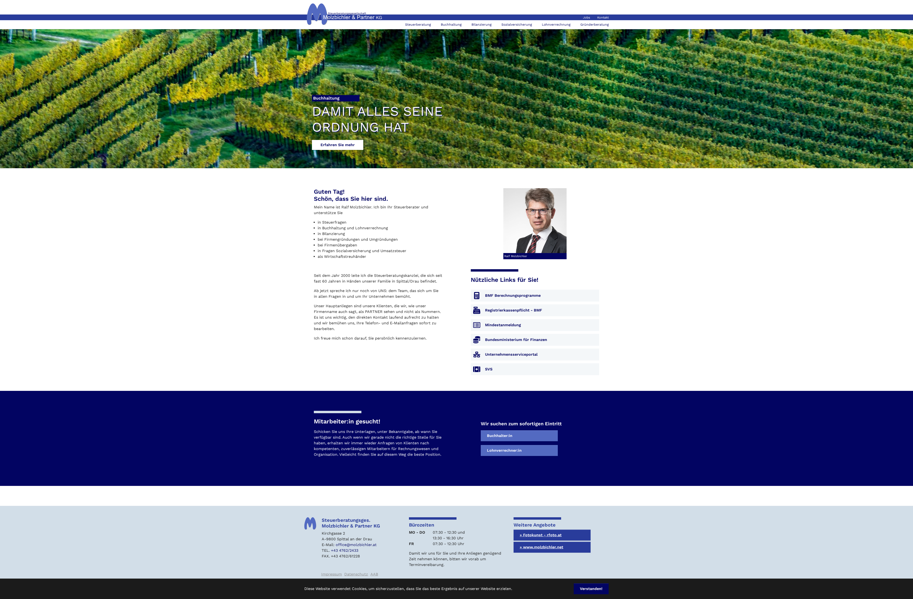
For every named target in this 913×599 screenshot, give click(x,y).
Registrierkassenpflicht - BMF (513, 310)
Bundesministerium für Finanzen (516, 339)
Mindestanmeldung (503, 325)
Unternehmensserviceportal (511, 354)
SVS (488, 369)
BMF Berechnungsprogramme (513, 295)
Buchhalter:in (499, 435)
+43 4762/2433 (344, 550)
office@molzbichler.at (356, 544)
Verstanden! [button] (591, 588)
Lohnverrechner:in (504, 450)
